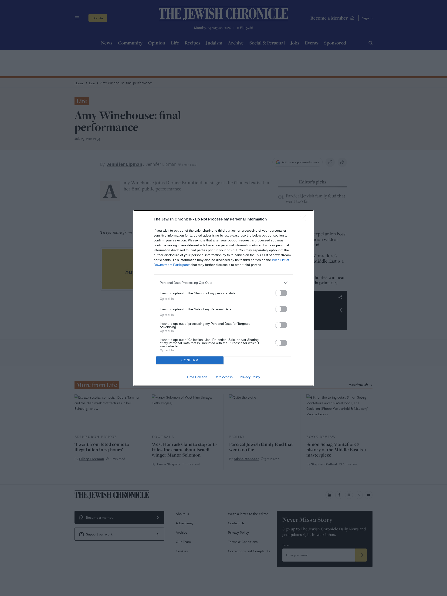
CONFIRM (190, 360)
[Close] (304, 219)
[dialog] (223, 298)
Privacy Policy (250, 377)
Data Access (223, 377)
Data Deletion (197, 377)
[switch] (281, 293)
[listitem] (223, 282)
